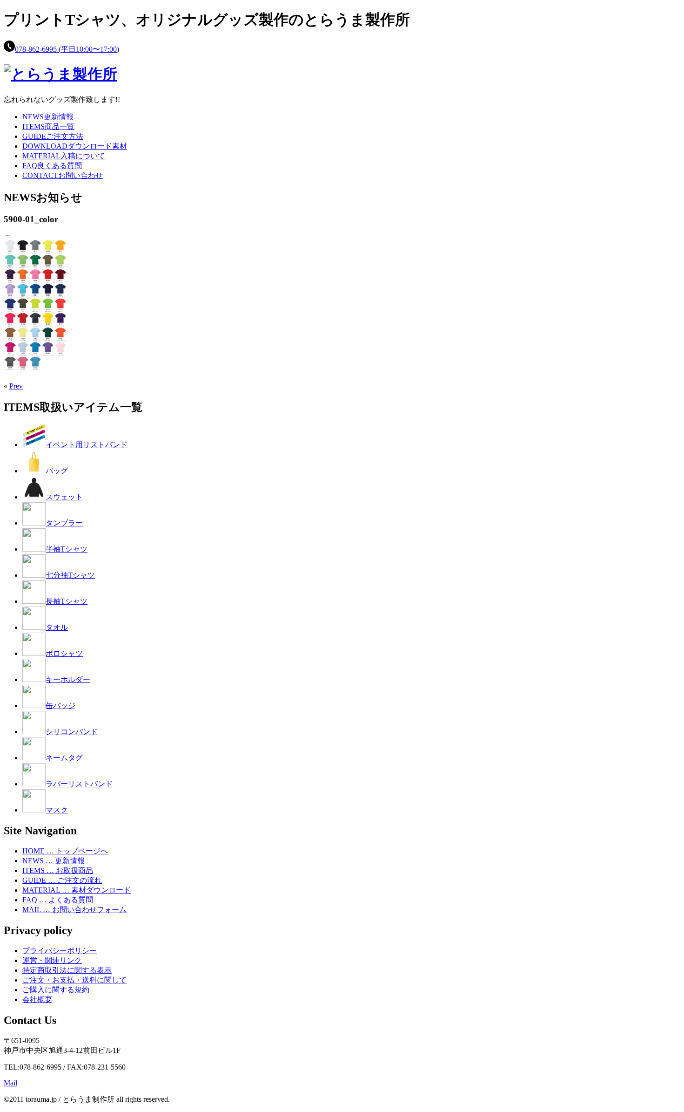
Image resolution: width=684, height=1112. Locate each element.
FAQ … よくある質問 (57, 900)
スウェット (64, 497)
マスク (57, 810)
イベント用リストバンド (86, 445)
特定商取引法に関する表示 (67, 970)
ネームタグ (64, 758)
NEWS (48, 117)
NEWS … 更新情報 (53, 861)
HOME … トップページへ (65, 851)
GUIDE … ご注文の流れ (62, 880)
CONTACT (62, 175)
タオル (57, 627)
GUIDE (52, 136)
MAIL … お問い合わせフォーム (74, 910)
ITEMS (48, 126)
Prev (16, 386)
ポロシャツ (64, 653)
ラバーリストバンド (79, 784)
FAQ (52, 166)
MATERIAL (63, 156)
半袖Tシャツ (66, 549)
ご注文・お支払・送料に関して (74, 980)
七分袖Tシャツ (70, 575)
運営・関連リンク (52, 960)
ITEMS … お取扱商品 (57, 870)
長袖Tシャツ (66, 601)
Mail (10, 1083)
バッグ (57, 471)
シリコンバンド (72, 732)
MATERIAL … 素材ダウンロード (76, 890)
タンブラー (64, 523)
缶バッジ (60, 705)
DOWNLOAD (74, 146)
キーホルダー (68, 679)
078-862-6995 (67, 49)
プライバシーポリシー (59, 951)
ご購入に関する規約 (55, 990)
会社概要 (37, 999)
